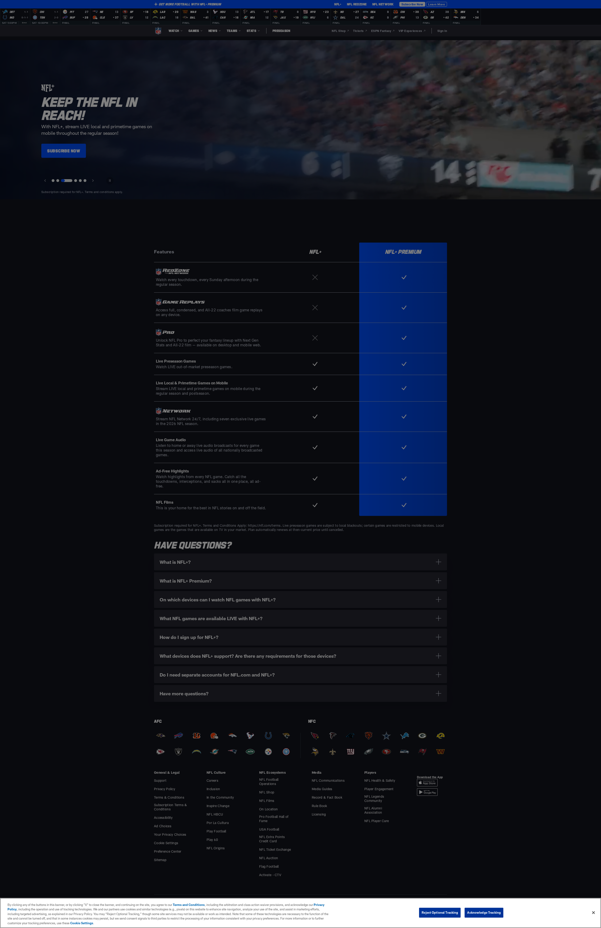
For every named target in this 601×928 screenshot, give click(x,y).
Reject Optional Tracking (440, 912)
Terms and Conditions (189, 905)
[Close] (593, 913)
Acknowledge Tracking (484, 912)
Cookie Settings (81, 923)
